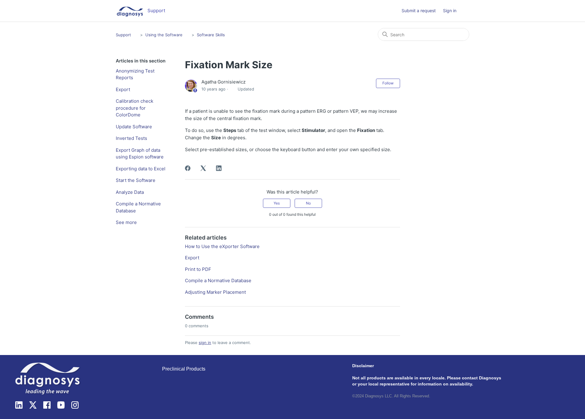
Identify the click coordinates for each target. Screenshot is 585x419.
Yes (277, 203)
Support (123, 34)
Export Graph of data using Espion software (140, 153)
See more (126, 222)
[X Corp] (203, 168)
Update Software (134, 127)
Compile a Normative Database (138, 207)
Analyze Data (130, 192)
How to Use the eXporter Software (222, 246)
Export (123, 89)
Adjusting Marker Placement (215, 292)
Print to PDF (198, 269)
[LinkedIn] (219, 168)
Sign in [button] (449, 10)
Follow (388, 83)
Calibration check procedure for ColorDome (134, 108)
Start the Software (135, 180)
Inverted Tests (131, 138)
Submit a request (419, 10)
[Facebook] (187, 168)
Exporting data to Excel (140, 169)
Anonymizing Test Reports (135, 74)
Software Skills (211, 34)
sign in (205, 342)
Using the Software (164, 34)
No (308, 203)
